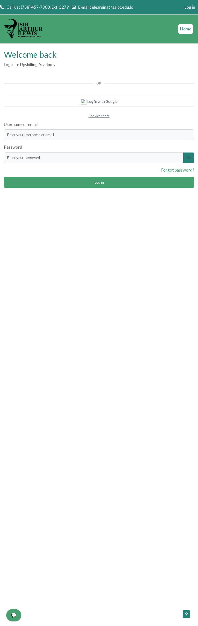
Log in (189, 7)
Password (13, 147)
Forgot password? (177, 170)
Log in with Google (102, 101)
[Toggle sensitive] (188, 157)
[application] (14, 616)
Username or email (21, 124)
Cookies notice (99, 116)
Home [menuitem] (185, 28)
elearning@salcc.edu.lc (112, 7)
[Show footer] (186, 614)
